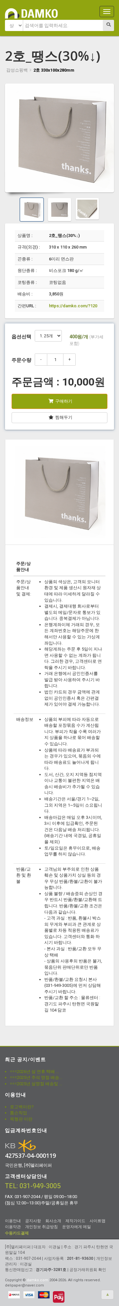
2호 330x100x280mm (53, 70)
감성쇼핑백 (17, 70)
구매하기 (63, 401)
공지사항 (33, 1221)
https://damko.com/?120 (73, 305)
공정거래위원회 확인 (87, 1269)
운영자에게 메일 (76, 1226)
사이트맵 (97, 1221)
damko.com (37, 1280)
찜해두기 (63, 417)
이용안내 (13, 1221)
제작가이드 (75, 1221)
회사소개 (53, 1221)
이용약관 (13, 1226)
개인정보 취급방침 (41, 1226)
